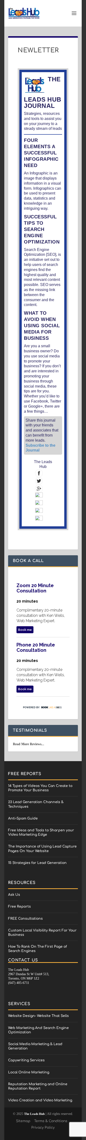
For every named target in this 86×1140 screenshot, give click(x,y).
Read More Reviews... (28, 744)
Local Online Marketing (28, 1072)
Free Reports (19, 906)
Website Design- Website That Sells (38, 1016)
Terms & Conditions (50, 1121)
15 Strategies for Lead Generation (37, 863)
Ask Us (14, 895)
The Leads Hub (34, 1114)
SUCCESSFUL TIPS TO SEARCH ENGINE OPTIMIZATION (41, 229)
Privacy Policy (43, 1127)
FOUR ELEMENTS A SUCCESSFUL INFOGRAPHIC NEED (41, 153)
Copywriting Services (26, 1060)
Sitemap (23, 1121)
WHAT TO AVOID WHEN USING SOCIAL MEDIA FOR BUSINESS (42, 325)
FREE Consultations (25, 918)
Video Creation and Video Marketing (40, 1100)
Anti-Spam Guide (23, 818)
